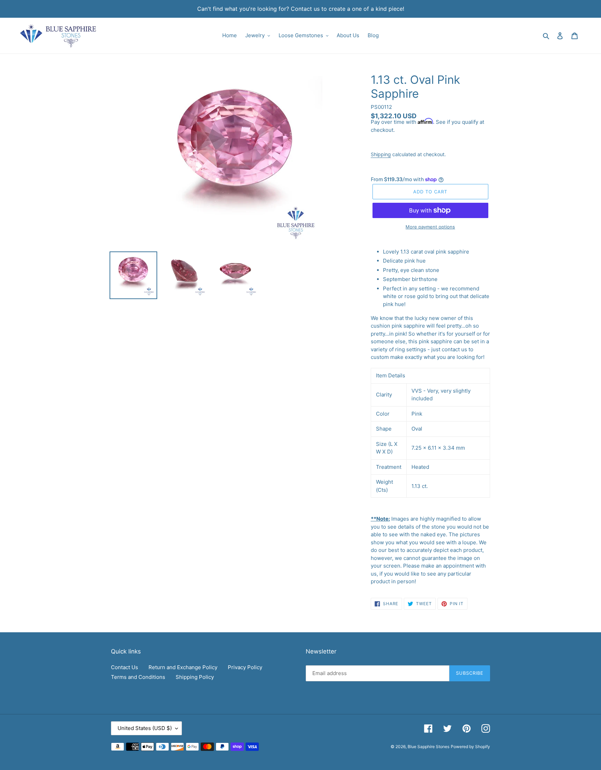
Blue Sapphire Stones (428, 746)
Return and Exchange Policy (183, 667)
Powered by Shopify (470, 746)
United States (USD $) (145, 728)
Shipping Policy (195, 677)
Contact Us (124, 667)
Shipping (381, 154)
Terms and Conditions (138, 677)
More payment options (430, 227)
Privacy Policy (245, 667)
